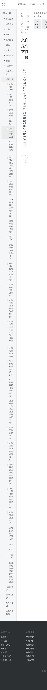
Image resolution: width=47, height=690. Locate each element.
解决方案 (30, 637)
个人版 (32, 4)
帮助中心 (30, 640)
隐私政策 (30, 656)
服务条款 (30, 652)
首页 (22, 14)
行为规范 (30, 660)
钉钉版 (4, 652)
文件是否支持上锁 (25, 29)
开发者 (4, 648)
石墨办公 (22, 4)
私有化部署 (6, 644)
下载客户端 (6, 660)
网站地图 (30, 648)
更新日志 (30, 644)
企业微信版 (6, 656)
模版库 (41, 4)
